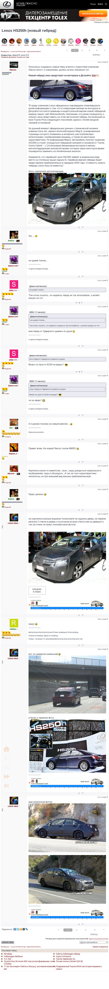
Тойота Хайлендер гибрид (68, 954)
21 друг (6, 274)
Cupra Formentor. (64, 956)
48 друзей (7, 299)
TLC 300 (7, 959)
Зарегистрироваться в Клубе (98, 939)
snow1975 (25, 55)
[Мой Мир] (23, 928)
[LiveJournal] (26, 928)
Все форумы (5, 51)
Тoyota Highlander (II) (65, 959)
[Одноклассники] (20, 928)
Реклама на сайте (101, 22)
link (94, 75)
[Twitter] (17, 928)
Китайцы (8, 954)
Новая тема (7, 942)
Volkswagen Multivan (13, 956)
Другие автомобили (34, 51)
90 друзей (7, 638)
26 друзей (7, 249)
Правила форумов (8, 57)
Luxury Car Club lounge (18, 51)
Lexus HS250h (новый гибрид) (29, 30)
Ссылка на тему (22, 57)
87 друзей (7, 482)
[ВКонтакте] (14, 928)
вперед (97, 55)
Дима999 (16, 55)
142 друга (7, 437)
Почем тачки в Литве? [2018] (69, 961)
